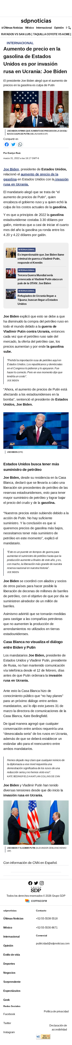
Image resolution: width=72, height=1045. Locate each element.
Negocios (9, 972)
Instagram (9, 1032)
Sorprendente (12, 981)
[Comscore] (36, 900)
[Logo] (36, 21)
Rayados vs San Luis (16, 34)
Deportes (9, 963)
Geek (6, 999)
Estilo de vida (11, 954)
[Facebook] (6, 144)
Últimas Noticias (13, 27)
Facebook (9, 1014)
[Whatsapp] (20, 144)
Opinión (59, 27)
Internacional (44, 27)
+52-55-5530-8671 (47, 927)
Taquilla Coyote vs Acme (51, 34)
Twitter (7, 1023)
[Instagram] (42, 883)
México (29, 27)
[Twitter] (13, 144)
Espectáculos (11, 990)
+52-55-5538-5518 (47, 918)
